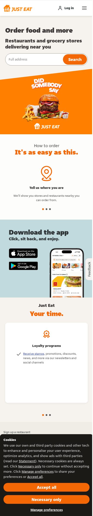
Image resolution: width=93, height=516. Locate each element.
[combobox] (34, 59)
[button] (17, 8)
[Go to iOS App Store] (23, 253)
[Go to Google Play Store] (23, 266)
